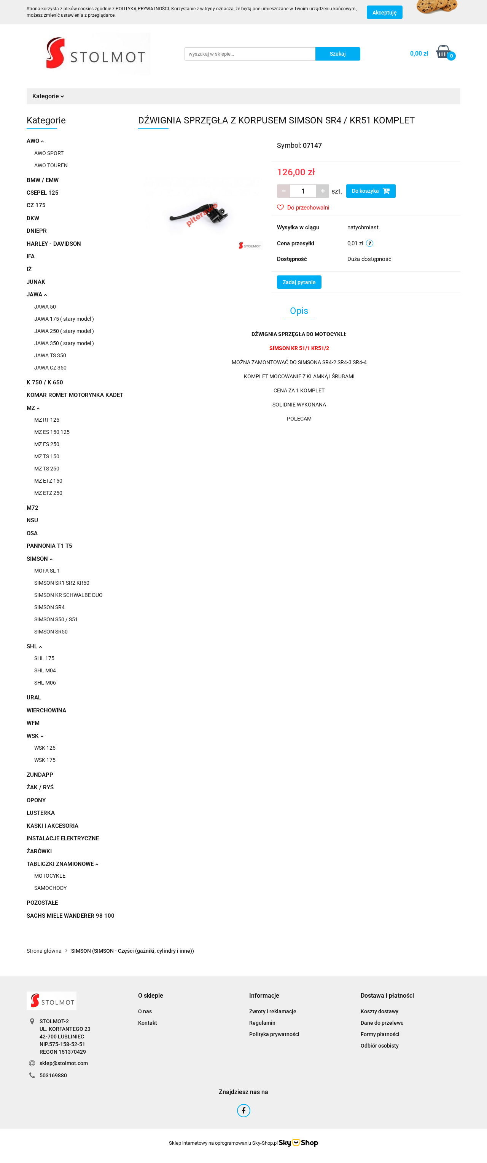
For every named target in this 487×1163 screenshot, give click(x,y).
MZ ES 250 (46, 444)
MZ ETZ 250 (48, 493)
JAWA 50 (45, 307)
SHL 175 (44, 658)
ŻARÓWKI (39, 851)
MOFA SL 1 (47, 571)
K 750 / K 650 (45, 382)
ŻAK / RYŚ (40, 787)
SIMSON (38, 558)
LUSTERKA (41, 812)
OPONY (36, 800)
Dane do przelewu (382, 1023)
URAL (34, 697)
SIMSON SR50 (51, 632)
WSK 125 (45, 748)
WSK (33, 736)
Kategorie (46, 96)
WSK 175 (45, 760)
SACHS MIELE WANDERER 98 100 (71, 915)
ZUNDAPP (40, 774)
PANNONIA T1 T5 (49, 545)
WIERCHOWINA (46, 710)
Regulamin (262, 1023)
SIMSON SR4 (49, 607)
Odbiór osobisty (380, 1046)
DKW (33, 218)
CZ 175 (36, 205)
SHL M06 (45, 683)
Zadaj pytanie (299, 282)
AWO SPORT (49, 153)
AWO (34, 141)
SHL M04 (45, 670)
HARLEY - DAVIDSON (54, 243)
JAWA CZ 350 (50, 368)
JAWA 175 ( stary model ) (64, 319)
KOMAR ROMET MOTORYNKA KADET (75, 395)
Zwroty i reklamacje (272, 1011)
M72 (32, 507)
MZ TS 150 (46, 456)
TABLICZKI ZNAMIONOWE (61, 864)
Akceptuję (384, 13)
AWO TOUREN (51, 165)
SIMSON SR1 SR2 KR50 (61, 583)
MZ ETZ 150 (48, 481)
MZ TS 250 (46, 469)
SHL (33, 646)
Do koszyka (366, 191)
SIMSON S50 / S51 (56, 619)
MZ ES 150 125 (52, 432)
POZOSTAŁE (42, 902)
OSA (32, 533)
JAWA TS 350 (50, 355)
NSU (32, 520)
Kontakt (147, 1023)
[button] (150, 996)
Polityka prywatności (274, 1034)
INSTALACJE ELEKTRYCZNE (63, 838)
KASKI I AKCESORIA (52, 825)
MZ (32, 408)
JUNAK (36, 281)
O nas (145, 1011)
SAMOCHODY (50, 888)
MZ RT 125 (46, 420)
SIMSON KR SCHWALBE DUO (68, 595)
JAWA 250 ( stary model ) (64, 331)
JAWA (35, 294)
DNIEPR (37, 230)
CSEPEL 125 (43, 192)
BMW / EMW (43, 180)
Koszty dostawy (379, 1011)
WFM (33, 723)
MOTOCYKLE (49, 876)
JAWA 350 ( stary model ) (64, 343)
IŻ (29, 269)
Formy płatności (380, 1034)
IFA (31, 256)
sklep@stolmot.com (64, 1063)
